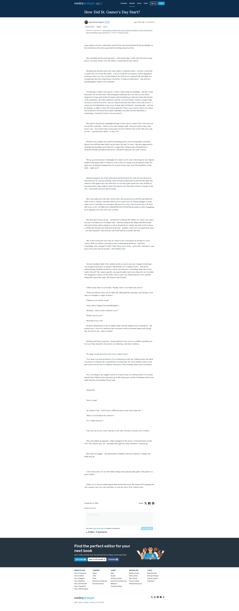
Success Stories (98, 584)
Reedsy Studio (134, 573)
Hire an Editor (79, 576)
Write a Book (133, 576)
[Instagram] (155, 597)
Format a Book (134, 581)
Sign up (153, 3)
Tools (146, 3)
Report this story (90, 508)
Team (94, 576)
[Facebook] (161, 597)
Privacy (86, 602)
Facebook (112, 559)
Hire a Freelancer (80, 573)
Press (94, 578)
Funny (105, 26)
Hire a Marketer (79, 581)
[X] (152, 597)
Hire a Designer (79, 578)
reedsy (84, 3)
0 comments (149, 22)
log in (102, 528)
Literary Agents (152, 578)
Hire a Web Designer (81, 589)
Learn (139, 3)
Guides (113, 576)
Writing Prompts (153, 576)
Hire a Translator (80, 586)
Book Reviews (152, 573)
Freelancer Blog (116, 586)
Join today (80, 559)
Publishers (151, 581)
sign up (95, 528)
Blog (112, 573)
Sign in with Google (96, 559)
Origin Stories (123, 33)
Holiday (99, 26)
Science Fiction (89, 26)
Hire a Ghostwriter (80, 584)
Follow (107, 22)
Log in (161, 3)
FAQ (75, 602)
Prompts (124, 3)
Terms (80, 602)
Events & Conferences (119, 581)
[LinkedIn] (158, 597)
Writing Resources (135, 584)
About (95, 573)
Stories (132, 3)
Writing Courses (116, 578)
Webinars (114, 584)
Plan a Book (133, 578)
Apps (97, 3)
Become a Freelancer (100, 581)
